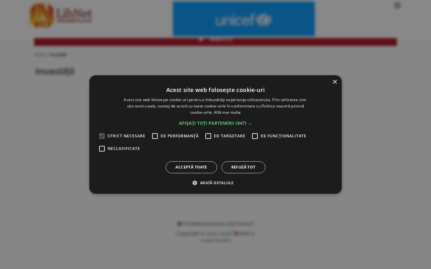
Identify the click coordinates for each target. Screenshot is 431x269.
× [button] (334, 82)
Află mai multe (227, 112)
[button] (215, 123)
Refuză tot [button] (243, 167)
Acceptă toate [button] (191, 167)
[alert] (215, 134)
